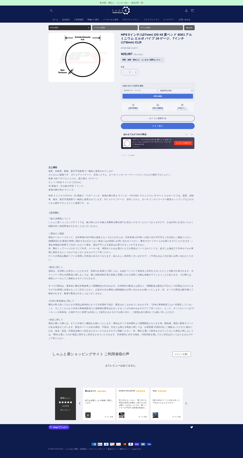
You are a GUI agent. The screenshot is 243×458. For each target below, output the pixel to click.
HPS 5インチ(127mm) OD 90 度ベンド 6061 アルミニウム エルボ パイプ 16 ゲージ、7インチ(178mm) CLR (152, 142)
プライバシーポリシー (97, 449)
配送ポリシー (124, 449)
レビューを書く (182, 354)
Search (189, 28)
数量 (123, 67)
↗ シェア (123, 155)
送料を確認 (158, 96)
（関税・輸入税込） (138, 54)
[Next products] (192, 134)
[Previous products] (186, 134)
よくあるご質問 (72, 449)
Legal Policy (136, 449)
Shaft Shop (59, 449)
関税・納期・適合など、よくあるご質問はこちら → (143, 60)
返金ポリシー (112, 449)
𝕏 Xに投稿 (131, 155)
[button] (51, 10)
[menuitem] (55, 20)
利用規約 (83, 449)
